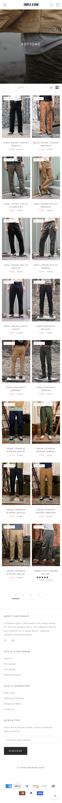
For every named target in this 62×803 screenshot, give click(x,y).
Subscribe (15, 750)
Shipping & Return (13, 703)
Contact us (9, 709)
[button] (43, 577)
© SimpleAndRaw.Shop (31, 767)
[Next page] (46, 595)
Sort (22, 87)
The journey (9, 663)
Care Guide (10, 669)
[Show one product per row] (51, 87)
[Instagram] (13, 640)
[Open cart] (57, 4)
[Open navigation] (4, 4)
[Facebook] (5, 640)
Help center (9, 692)
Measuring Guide (12, 674)
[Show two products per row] (57, 87)
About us (8, 658)
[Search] (51, 4)
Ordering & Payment (14, 698)
